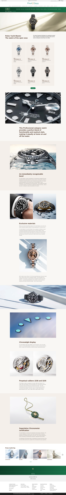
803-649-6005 (11, 488)
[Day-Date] (26, 454)
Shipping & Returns (53, 490)
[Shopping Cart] (61, 0)
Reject (46, 493)
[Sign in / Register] (63, 0)
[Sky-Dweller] (40, 454)
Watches (33, 488)
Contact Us (42, 486)
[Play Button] (33, 108)
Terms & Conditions (53, 486)
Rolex (6, 11)
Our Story (41, 485)
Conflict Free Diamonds (53, 489)
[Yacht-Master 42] (33, 72)
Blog (41, 490)
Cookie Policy (52, 487)
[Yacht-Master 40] (19, 50)
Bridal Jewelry (34, 486)
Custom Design (42, 489)
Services (41, 488)
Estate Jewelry (34, 489)
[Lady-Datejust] (54, 454)
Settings (50, 493)
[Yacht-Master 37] (47, 50)
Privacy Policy (52, 485)
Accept (42, 493)
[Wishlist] (59, 0)
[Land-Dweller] (12, 454)
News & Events (42, 487)
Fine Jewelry (34, 487)
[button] (31, 461)
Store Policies (52, 488)
